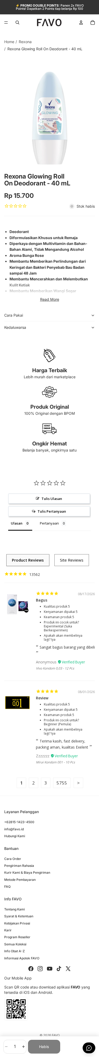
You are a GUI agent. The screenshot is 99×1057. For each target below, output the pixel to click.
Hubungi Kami (14, 836)
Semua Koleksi (15, 944)
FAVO (56, 1035)
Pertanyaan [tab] (49, 523)
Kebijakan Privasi (17, 923)
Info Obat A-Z (14, 951)
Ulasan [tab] (16, 523)
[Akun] (81, 22)
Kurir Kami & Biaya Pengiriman (27, 872)
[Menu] (6, 22)
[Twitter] (68, 968)
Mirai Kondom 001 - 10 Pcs (55, 762)
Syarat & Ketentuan (18, 916)
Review (42, 697)
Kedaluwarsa (15, 327)
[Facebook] (31, 968)
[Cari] (17, 22)
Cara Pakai (13, 315)
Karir (8, 930)
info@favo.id (14, 829)
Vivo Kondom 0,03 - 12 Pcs (55, 668)
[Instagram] (40, 968)
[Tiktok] (59, 968)
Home (9, 41)
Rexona (25, 41)
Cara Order (12, 859)
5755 (61, 783)
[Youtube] (49, 968)
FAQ (7, 887)
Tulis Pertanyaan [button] (51, 511)
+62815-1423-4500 (19, 822)
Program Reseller (17, 937)
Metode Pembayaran (20, 880)
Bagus (41, 600)
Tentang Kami (14, 909)
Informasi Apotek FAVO (21, 958)
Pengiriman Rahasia (19, 866)
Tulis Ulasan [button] (51, 498)
